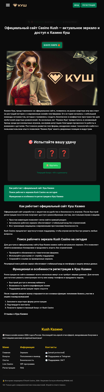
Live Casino (8, 364)
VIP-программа (27, 364)
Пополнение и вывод (30, 356)
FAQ (22, 368)
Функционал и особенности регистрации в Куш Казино (36, 196)
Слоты (6, 360)
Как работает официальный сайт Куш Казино (31, 188)
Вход (76, 5)
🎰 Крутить (52, 165)
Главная (6, 352)
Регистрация (88, 5)
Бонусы (6, 356)
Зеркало (24, 352)
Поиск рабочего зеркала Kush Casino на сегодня (33, 192)
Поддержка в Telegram (59, 356)
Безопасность (27, 360)
